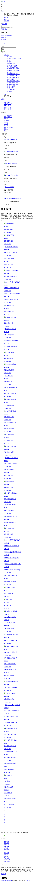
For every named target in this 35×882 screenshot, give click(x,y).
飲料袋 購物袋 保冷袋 (13, 68)
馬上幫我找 (4, 29)
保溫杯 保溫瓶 (11, 86)
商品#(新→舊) (8, 107)
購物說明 (6, 841)
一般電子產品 (8, 115)
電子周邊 (9, 72)
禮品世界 (9, 880)
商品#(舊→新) (8, 109)
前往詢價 (3, 39)
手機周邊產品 (8, 117)
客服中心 (6, 21)
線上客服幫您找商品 (6, 35)
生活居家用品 (11, 89)
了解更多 (3, 874)
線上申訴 (6, 19)
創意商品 (9, 56)
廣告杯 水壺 (10, 88)
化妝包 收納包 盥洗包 (13, 81)
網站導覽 (6, 850)
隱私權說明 (7, 861)
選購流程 (6, 17)
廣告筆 (9, 62)
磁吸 (5, 131)
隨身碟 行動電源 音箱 (13, 70)
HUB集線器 (7, 120)
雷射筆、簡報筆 (8, 127)
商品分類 (6, 55)
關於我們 (6, 856)
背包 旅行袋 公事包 (12, 82)
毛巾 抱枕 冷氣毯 (12, 65)
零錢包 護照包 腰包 (12, 84)
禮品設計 (6, 848)
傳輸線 (6, 118)
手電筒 (6, 129)
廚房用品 (9, 91)
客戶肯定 (6, 858)
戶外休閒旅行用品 (12, 67)
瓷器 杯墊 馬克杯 (12, 75)
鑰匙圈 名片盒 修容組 (13, 77)
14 (4, 825)
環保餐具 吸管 (11, 63)
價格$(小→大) (8, 105)
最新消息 (6, 844)
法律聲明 (3, 880)
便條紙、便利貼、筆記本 (14, 58)
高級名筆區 (10, 79)
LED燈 (6, 124)
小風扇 (6, 122)
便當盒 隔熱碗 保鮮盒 (13, 74)
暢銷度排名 (7, 102)
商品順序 (3, 99)
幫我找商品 (7, 860)
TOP (3, 11)
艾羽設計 (28, 880)
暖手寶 (6, 125)
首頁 (5, 94)
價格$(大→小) (8, 104)
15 (4, 826)
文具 (8, 60)
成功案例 (6, 846)
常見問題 (6, 843)
